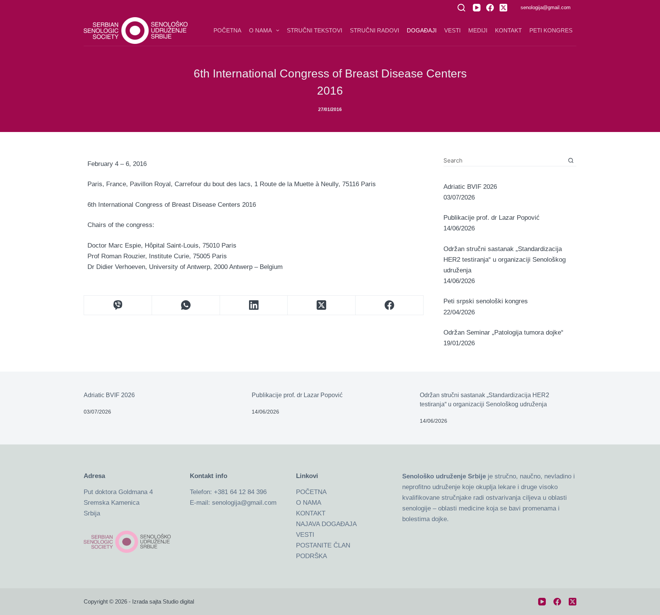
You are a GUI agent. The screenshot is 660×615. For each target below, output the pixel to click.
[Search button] (570, 160)
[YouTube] (476, 7)
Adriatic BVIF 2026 (109, 395)
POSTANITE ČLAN (323, 545)
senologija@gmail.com (546, 7)
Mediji (477, 30)
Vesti (452, 30)
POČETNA (311, 492)
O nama (260, 30)
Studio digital (178, 601)
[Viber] (118, 305)
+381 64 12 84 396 (240, 492)
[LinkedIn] (254, 305)
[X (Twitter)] (503, 7)
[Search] (461, 7)
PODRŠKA (311, 556)
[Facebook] (490, 7)
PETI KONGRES (551, 30)
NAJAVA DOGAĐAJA (326, 524)
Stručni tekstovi (314, 30)
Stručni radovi (374, 30)
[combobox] (504, 160)
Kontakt (508, 30)
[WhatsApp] (186, 305)
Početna (227, 30)
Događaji (422, 30)
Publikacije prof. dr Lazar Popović (297, 395)
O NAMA (308, 502)
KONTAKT (310, 513)
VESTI (305, 534)
